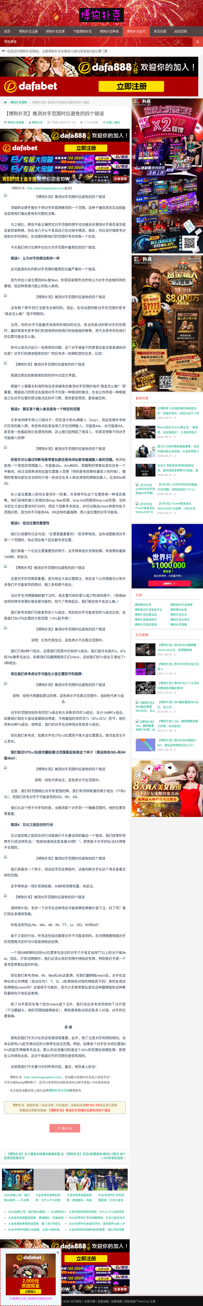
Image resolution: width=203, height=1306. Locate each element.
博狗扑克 (37, 122)
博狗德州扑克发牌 (181, 604)
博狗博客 (10, 41)
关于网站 (76, 1301)
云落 (152, 1301)
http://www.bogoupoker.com (46, 188)
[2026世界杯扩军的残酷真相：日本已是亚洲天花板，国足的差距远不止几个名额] (112, 1179)
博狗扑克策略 (18, 102)
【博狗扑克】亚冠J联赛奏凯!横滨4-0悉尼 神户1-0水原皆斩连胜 (95, 1156)
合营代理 (89, 1301)
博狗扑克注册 (28, 31)
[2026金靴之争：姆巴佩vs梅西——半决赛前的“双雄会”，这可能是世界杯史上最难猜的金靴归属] (18, 1179)
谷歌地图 (116, 1301)
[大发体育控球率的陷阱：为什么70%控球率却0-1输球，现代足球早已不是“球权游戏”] (49, 1179)
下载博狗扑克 (82, 31)
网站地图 (130, 1301)
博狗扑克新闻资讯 (146, 619)
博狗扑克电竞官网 (146, 624)
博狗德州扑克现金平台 (148, 609)
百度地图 (103, 1301)
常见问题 (160, 31)
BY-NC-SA (93, 1105)
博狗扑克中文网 (59, 1090)
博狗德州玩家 (178, 609)
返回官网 (180, 31)
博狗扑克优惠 (55, 31)
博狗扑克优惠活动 (146, 614)
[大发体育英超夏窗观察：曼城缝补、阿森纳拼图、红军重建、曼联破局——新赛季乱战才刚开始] (80, 1179)
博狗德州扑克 (143, 604)
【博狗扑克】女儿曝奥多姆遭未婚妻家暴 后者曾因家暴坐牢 (34, 1156)
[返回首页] (5, 102)
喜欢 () (67, 1128)
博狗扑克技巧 (136, 31)
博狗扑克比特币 (180, 619)
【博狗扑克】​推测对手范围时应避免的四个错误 (54, 113)
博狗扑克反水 (178, 614)
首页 (7, 31)
